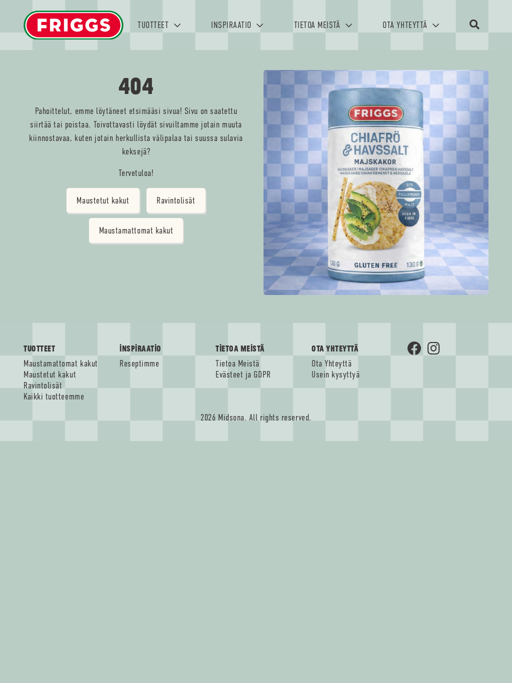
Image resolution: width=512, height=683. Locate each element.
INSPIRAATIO (232, 25)
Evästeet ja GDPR (243, 374)
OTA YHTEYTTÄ (406, 25)
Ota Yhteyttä (332, 363)
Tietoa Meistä (238, 363)
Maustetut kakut (102, 200)
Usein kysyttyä (336, 374)
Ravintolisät (175, 200)
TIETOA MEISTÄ (318, 25)
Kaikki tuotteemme (54, 396)
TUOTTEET (154, 25)
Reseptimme (139, 363)
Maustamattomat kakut (136, 230)
